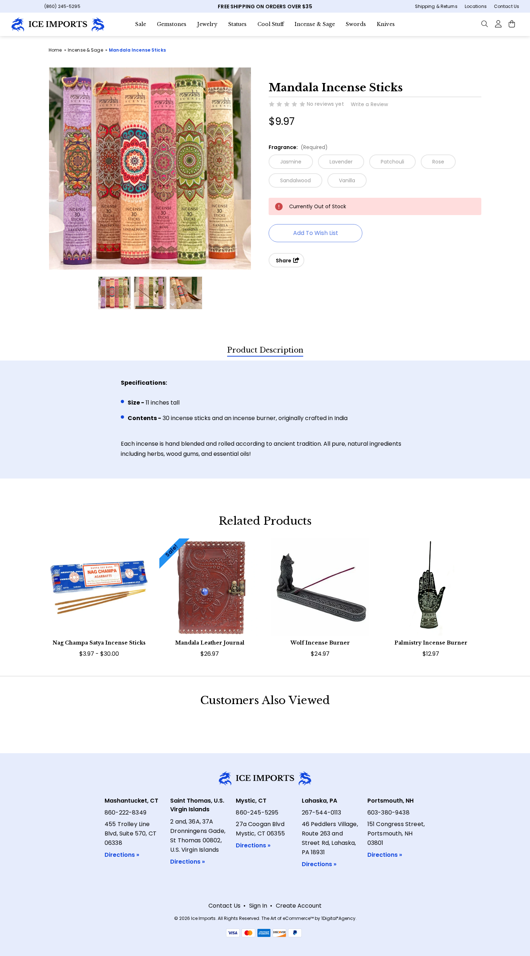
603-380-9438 (388, 812)
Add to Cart (320, 599)
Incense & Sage (315, 24)
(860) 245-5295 (62, 6)
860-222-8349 (125, 812)
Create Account (299, 906)
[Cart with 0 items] (512, 23)
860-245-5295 (257, 812)
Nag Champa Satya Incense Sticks (99, 642)
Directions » (122, 855)
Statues (237, 24)
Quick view (99, 578)
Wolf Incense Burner (320, 642)
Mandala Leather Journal (209, 642)
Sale (140, 24)
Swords (356, 24)
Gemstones (171, 24)
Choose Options (99, 599)
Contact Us (506, 6)
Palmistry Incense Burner (430, 642)
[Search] (484, 23)
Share (284, 260)
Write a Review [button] (369, 104)
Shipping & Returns (436, 6)
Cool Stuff (270, 24)
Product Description (265, 350)
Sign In (258, 906)
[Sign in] (498, 23)
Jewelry (207, 24)
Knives (386, 24)
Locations (476, 6)
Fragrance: (298, 147)
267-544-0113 (321, 812)
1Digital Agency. (339, 918)
